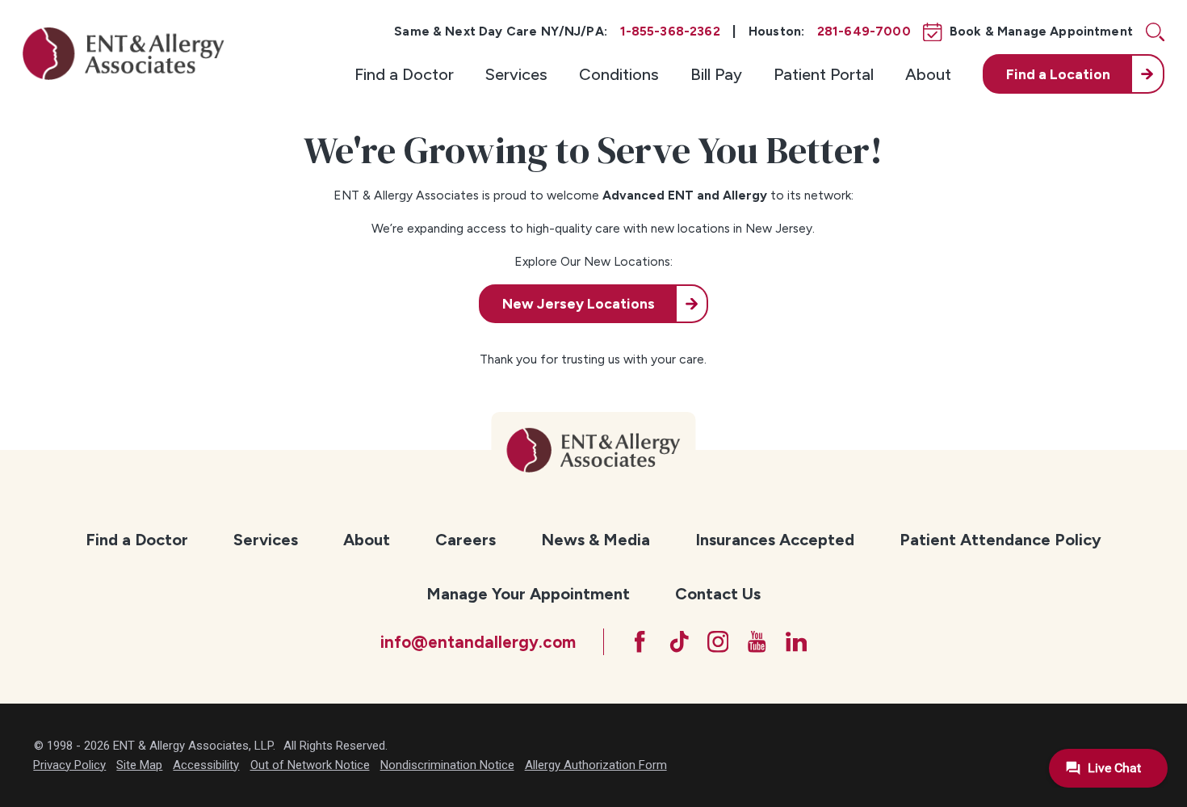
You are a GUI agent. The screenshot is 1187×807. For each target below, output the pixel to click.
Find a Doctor (404, 74)
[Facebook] (640, 642)
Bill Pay (716, 74)
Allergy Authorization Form (596, 765)
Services (516, 74)
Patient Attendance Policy (1000, 539)
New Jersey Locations (578, 303)
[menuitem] (404, 73)
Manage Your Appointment (528, 593)
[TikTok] (679, 642)
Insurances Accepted (774, 539)
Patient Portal (824, 74)
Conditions (619, 74)
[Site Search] (1155, 32)
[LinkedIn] (796, 642)
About (928, 74)
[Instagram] (718, 642)
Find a (1058, 73)
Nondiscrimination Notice (447, 765)
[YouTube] (757, 642)
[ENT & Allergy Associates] (123, 53)
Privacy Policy (69, 765)
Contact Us (718, 593)
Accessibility (206, 765)
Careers (465, 539)
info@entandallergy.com (478, 642)
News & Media (595, 539)
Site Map (139, 765)
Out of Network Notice (310, 765)
